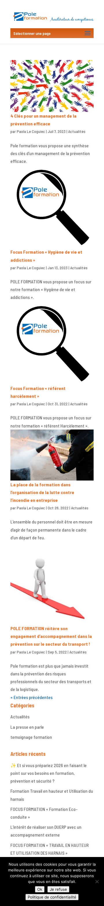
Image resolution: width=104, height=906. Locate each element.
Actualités (77, 131)
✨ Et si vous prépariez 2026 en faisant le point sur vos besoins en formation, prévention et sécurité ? (48, 772)
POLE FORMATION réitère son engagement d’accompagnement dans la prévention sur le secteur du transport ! (51, 636)
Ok (39, 889)
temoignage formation (31, 737)
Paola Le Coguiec (31, 131)
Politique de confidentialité (52, 897)
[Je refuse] (97, 881)
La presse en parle (27, 727)
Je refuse (58, 889)
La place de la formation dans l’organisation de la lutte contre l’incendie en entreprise (42, 492)
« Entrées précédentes (31, 697)
